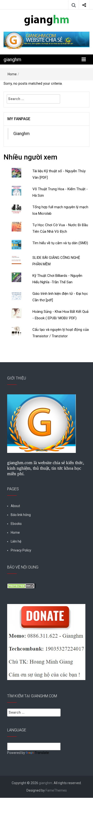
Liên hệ (16, 541)
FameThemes (56, 790)
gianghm (12, 59)
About (15, 506)
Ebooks (16, 524)
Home (12, 74)
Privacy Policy (21, 550)
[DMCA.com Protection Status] (21, 586)
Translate (42, 753)
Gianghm (21, 133)
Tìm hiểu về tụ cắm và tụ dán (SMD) (60, 243)
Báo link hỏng (21, 515)
